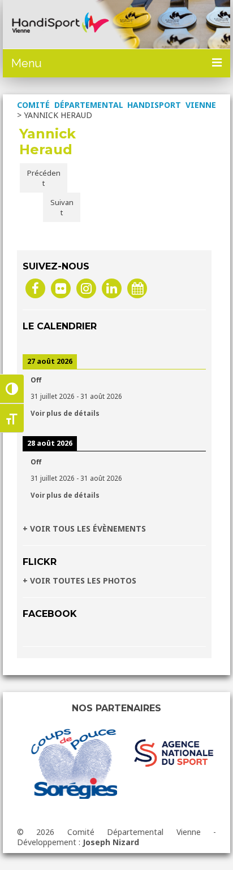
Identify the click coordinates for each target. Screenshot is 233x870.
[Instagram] (86, 287)
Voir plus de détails (65, 412)
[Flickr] (61, 287)
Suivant (62, 207)
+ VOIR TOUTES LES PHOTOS (79, 580)
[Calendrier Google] (137, 287)
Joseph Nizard (111, 842)
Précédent (44, 178)
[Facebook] (35, 287)
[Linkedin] (111, 287)
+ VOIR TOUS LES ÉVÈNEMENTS (84, 528)
